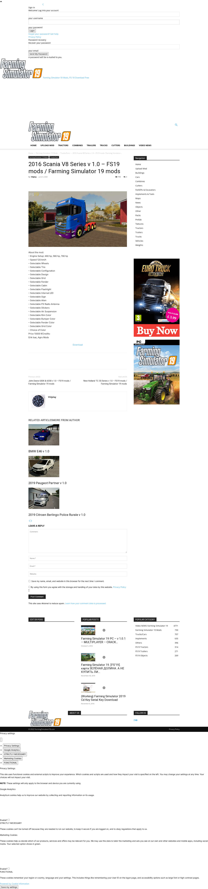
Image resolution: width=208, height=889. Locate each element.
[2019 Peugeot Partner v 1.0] (77, 466)
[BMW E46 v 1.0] (77, 434)
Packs (138, 215)
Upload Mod (47, 145)
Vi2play (34, 177)
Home (33, 145)
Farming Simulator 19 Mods (47, 153)
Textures (139, 223)
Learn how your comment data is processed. (85, 603)
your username (35, 18)
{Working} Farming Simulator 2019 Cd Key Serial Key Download (103, 698)
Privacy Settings (11, 745)
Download (78, 344)
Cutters (115, 145)
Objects (139, 206)
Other (138, 211)
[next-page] (31, 521)
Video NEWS (145, 145)
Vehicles (139, 241)
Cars (137, 177)
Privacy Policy (34, 37)
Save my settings (9, 887)
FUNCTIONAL (10, 762)
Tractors (63, 145)
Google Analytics (12, 750)
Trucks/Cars (65, 153)
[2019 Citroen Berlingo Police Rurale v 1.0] (77, 498)
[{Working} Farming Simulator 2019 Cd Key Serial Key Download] (104, 688)
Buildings (129, 145)
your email (33, 50)
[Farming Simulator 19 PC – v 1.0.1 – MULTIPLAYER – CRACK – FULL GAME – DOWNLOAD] (104, 630)
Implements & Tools (144, 194)
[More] (44, 183)
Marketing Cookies (12, 758)
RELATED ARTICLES (40, 420)
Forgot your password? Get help (43, 34)
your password (35, 27)
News (138, 202)
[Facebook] (31, 183)
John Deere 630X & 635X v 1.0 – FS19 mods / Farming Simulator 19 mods (49, 382)
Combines (77, 145)
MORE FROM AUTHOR (66, 420)
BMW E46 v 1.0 (38, 451)
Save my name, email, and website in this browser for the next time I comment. (67, 581)
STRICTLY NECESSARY (15, 754)
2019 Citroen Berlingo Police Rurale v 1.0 (56, 515)
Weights (139, 245)
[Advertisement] (104, 100)
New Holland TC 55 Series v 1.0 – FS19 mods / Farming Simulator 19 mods (105, 382)
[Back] (43, 4)
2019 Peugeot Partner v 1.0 (47, 483)
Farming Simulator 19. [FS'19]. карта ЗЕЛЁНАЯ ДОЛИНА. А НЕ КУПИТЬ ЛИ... (102, 668)
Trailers (91, 145)
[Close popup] (1, 740)
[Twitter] (38, 183)
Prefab (138, 219)
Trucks (104, 145)
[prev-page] (29, 521)
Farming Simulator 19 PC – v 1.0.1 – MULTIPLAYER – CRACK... (103, 640)
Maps (138, 198)
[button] (176, 125)
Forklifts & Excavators (145, 189)
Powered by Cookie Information (14, 883)
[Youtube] (136, 720)
